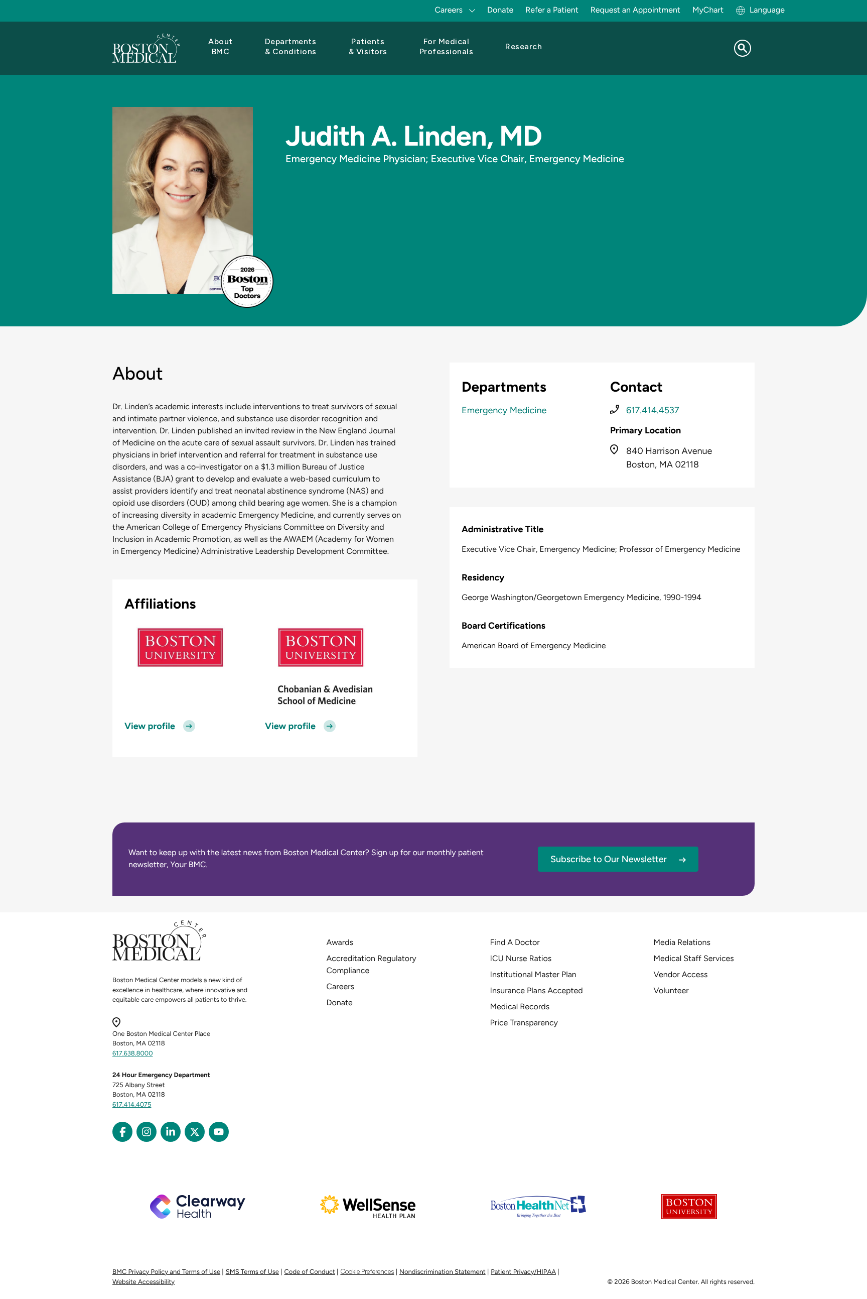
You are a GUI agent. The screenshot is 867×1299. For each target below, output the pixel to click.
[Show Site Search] (743, 48)
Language (767, 10)
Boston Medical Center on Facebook (122, 1132)
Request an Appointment (635, 10)
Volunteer (671, 990)
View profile (149, 726)
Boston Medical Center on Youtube (219, 1132)
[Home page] (159, 959)
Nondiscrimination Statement (442, 1272)
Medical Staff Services (694, 958)
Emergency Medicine (504, 410)
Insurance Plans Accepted (536, 990)
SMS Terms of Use (252, 1272)
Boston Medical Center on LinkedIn (171, 1132)
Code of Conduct (309, 1272)
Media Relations (682, 942)
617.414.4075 (132, 1105)
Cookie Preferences (367, 1271)
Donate (500, 10)
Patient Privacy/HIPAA (523, 1272)
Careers (340, 986)
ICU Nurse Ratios (521, 958)
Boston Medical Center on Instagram (146, 1132)
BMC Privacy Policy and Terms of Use (166, 1272)
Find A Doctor (515, 942)
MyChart (708, 10)
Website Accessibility (143, 1282)
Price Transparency (524, 1022)
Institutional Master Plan (533, 974)
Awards (340, 942)
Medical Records (520, 1006)
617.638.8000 (132, 1053)
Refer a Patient (552, 10)
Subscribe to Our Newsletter (608, 859)
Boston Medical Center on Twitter (195, 1132)
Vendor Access (681, 974)
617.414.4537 (652, 410)
